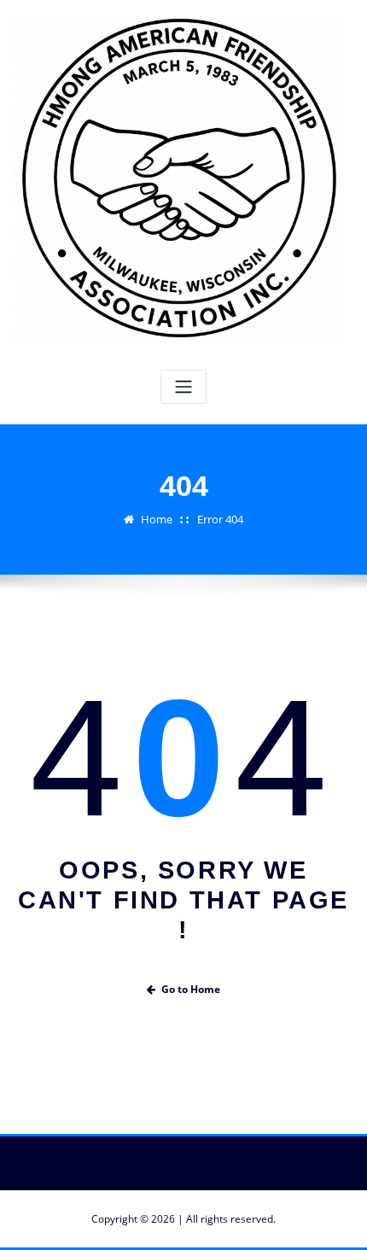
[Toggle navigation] (183, 387)
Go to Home (190, 989)
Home (156, 519)
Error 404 (220, 519)
